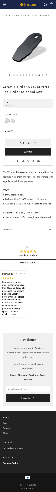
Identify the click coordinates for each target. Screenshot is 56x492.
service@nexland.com (13, 448)
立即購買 (28, 152)
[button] (14, 75)
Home (7, 15)
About (6, 433)
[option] (28, 45)
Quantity (9, 130)
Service (6, 428)
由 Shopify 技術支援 (28, 484)
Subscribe (26, 398)
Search (6, 423)
